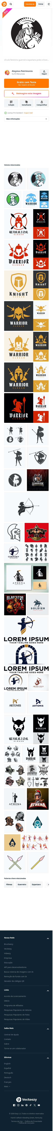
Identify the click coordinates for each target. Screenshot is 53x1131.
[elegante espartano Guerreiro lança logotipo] (15, 1045)
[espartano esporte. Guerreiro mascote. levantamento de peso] (16, 644)
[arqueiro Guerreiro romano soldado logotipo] (26, 763)
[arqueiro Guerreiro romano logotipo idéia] (15, 816)
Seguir (44, 74)
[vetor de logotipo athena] (15, 457)
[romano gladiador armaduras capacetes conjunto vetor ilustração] (37, 1021)
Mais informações (13, 119)
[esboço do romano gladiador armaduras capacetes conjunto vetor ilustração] (12, 911)
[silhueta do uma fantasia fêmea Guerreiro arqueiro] (38, 643)
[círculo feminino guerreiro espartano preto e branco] (15, 179)
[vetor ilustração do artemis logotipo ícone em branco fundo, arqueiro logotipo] (37, 837)
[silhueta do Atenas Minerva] (26, 689)
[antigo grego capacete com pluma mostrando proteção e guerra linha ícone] (14, 623)
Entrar (40, 4)
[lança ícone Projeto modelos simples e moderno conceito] (15, 1085)
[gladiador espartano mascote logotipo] (15, 716)
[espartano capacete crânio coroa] (15, 975)
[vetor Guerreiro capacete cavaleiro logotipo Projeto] (17, 222)
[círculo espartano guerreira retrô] (35, 199)
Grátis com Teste (26, 83)
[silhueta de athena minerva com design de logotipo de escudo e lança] (15, 998)
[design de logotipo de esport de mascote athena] (15, 1021)
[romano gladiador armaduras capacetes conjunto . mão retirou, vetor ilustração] (15, 951)
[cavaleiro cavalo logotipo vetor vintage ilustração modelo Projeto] (15, 738)
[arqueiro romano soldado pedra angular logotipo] (26, 792)
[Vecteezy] (4, 4)
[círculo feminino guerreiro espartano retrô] (15, 201)
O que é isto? (28, 113)
